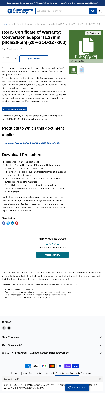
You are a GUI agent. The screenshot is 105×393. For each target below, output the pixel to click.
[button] (77, 387)
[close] (100, 379)
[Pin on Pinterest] (16, 223)
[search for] (92, 11)
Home (5, 24)
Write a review (52, 254)
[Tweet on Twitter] (8, 223)
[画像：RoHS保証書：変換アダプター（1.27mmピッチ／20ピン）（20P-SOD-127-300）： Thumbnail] (81, 70)
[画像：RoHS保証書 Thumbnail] (73, 70)
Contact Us (15, 373)
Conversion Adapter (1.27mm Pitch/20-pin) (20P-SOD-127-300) (32, 143)
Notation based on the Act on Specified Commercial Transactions (64, 373)
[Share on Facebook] (3, 223)
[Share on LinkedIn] (12, 223)
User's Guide (28, 373)
